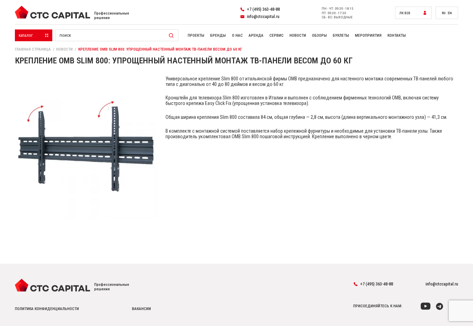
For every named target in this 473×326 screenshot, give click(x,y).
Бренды (218, 35)
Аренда (256, 35)
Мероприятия (368, 35)
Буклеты (341, 35)
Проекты (196, 35)
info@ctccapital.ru (442, 284)
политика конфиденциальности (47, 309)
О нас (237, 35)
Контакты (396, 35)
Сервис (276, 35)
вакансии (141, 309)
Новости (297, 35)
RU (444, 13)
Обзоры (319, 35)
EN (450, 13)
